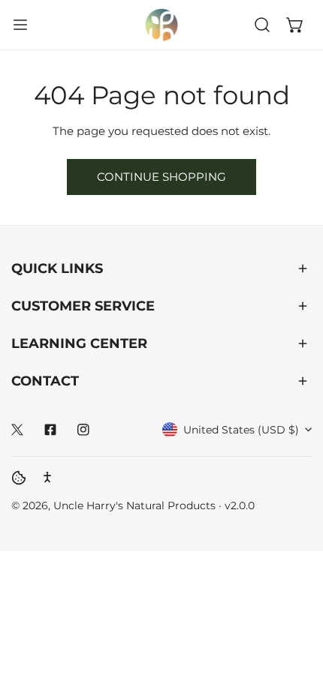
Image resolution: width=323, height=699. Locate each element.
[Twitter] (17, 429)
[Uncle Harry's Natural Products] (161, 24)
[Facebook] (50, 429)
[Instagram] (83, 429)
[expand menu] (20, 24)
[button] (295, 24)
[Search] (262, 24)
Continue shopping (161, 177)
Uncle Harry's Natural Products (136, 505)
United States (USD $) (241, 429)
